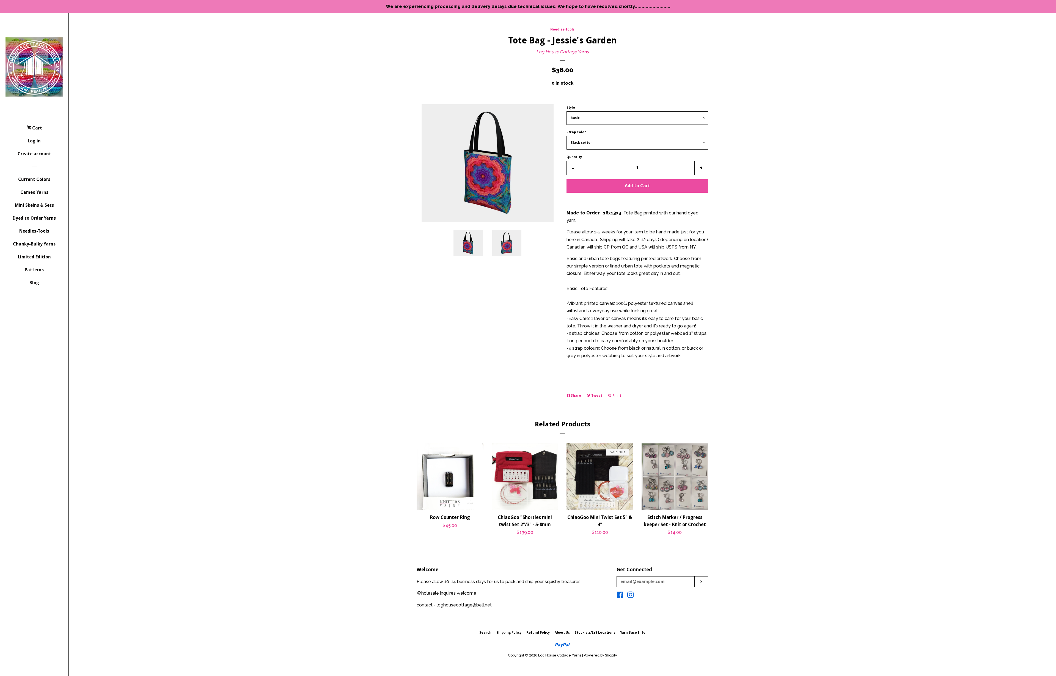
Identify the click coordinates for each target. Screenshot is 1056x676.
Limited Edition (34, 257)
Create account (34, 153)
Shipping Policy (508, 632)
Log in (34, 141)
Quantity (574, 157)
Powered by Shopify (600, 655)
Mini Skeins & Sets (34, 205)
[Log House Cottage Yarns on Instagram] (630, 595)
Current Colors (34, 179)
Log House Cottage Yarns (562, 51)
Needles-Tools (34, 231)
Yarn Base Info (632, 632)
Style (570, 107)
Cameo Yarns (34, 192)
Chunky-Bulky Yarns (34, 244)
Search (485, 632)
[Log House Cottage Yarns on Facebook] (620, 595)
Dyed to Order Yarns (34, 218)
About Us (562, 632)
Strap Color (576, 132)
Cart (36, 128)
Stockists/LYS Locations (595, 632)
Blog (34, 282)
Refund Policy (538, 632)
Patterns (34, 269)
